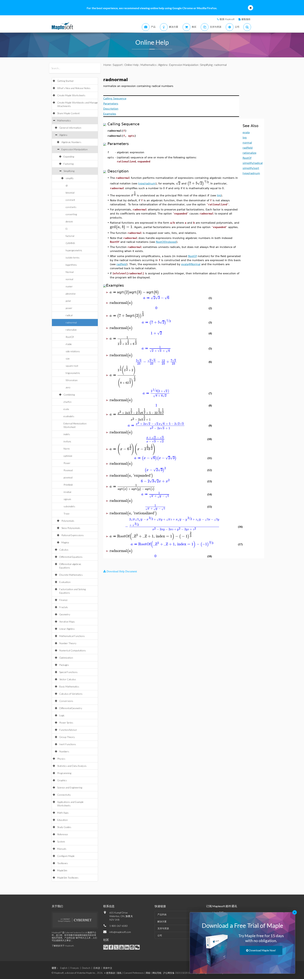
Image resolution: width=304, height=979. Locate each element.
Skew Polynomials (70, 527)
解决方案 (162, 921)
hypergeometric (74, 250)
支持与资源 (163, 928)
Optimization (66, 657)
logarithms (71, 264)
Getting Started (65, 80)
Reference (62, 834)
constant (70, 199)
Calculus (63, 549)
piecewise (71, 293)
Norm (67, 448)
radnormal (71, 322)
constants (71, 207)
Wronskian (72, 380)
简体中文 (107, 968)
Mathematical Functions (72, 635)
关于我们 (57, 906)
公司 (159, 935)
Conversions (66, 700)
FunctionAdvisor (68, 729)
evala (66, 409)
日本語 (96, 968)
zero (68, 387)
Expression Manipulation (74, 149)
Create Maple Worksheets (71, 95)
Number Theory (67, 643)
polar (68, 300)
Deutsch (86, 968)
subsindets (69, 506)
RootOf (70, 336)
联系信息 (109, 906)
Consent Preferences (134, 972)
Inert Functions (67, 744)
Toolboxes (62, 863)
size (68, 358)
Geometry (64, 614)
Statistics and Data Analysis (72, 765)
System (61, 841)
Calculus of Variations (71, 693)
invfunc (67, 441)
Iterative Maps (67, 621)
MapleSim (62, 870)
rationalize (71, 329)
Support (118, 64)
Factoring (69, 163)
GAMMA (70, 243)
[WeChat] (137, 947)
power (69, 308)
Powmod (68, 470)
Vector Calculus (67, 679)
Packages (64, 664)
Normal (70, 271)
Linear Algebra (66, 628)
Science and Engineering (69, 787)
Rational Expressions (72, 535)
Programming (64, 773)
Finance (63, 599)
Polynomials (67, 520)
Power (67, 463)
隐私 (119, 972)
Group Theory (67, 736)
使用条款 (110, 972)
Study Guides (64, 827)
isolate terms (73, 257)
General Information (70, 127)
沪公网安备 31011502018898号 (180, 972)
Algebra (63, 134)
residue (67, 491)
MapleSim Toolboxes (67, 877)
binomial (70, 192)
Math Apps (63, 812)
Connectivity (64, 794)
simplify (70, 178)
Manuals (61, 848)
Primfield (68, 484)
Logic (62, 715)
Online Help (131, 64)
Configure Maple (66, 855)
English (63, 968)
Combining (69, 394)
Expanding (69, 156)
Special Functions (68, 672)
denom (69, 221)
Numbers (64, 751)
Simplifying (69, 170)
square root (72, 365)
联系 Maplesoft (227, 19)
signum (67, 499)
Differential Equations (71, 556)
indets (67, 434)
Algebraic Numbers (71, 142)
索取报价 (246, 19)
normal (69, 279)
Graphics (62, 780)
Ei (67, 228)
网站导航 (157, 972)
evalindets (69, 416)
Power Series (66, 722)
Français (74, 968)
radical (69, 315)
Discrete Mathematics (71, 574)
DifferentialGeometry (70, 708)
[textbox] (178, 183)
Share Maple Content (68, 113)
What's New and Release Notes (73, 88)
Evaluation (65, 581)
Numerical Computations (72, 650)
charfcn (67, 401)
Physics (61, 758)
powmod (68, 477)
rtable (69, 344)
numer (69, 286)
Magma (65, 542)
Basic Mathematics (69, 686)
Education (62, 819)
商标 (148, 972)
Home (107, 64)
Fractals (63, 607)
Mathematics (64, 120)
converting (71, 214)
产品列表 (162, 914)
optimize (68, 455)
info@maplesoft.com (120, 931)
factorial (70, 235)
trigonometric (73, 372)
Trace (66, 513)
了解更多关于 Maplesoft (63, 945)
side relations (73, 351)
